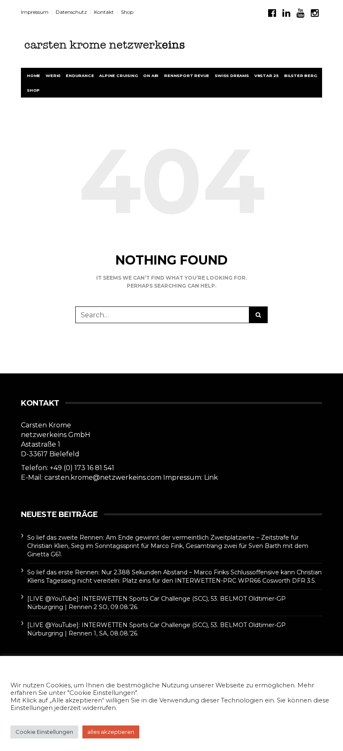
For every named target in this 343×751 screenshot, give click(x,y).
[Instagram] (315, 13)
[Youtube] (301, 13)
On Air (151, 75)
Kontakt (104, 12)
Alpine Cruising (118, 75)
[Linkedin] (286, 13)
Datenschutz (71, 12)
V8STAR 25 (266, 75)
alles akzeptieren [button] (110, 731)
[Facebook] (272, 13)
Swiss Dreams (232, 75)
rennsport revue (186, 75)
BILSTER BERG (300, 75)
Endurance (80, 75)
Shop (127, 12)
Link (211, 477)
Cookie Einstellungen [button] (44, 731)
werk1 (53, 75)
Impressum (35, 12)
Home (33, 75)
